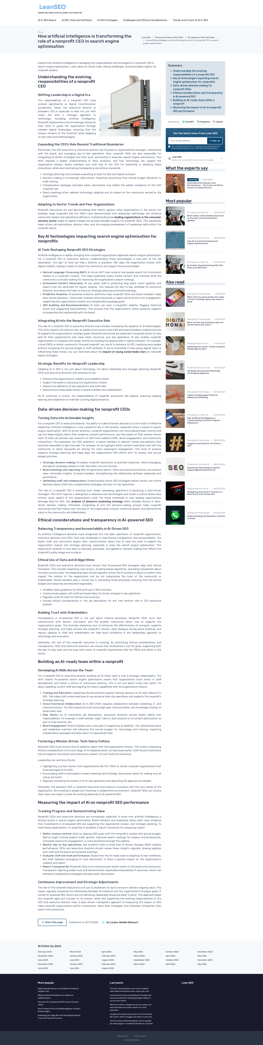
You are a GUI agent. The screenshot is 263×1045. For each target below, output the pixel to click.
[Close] (186, 515)
